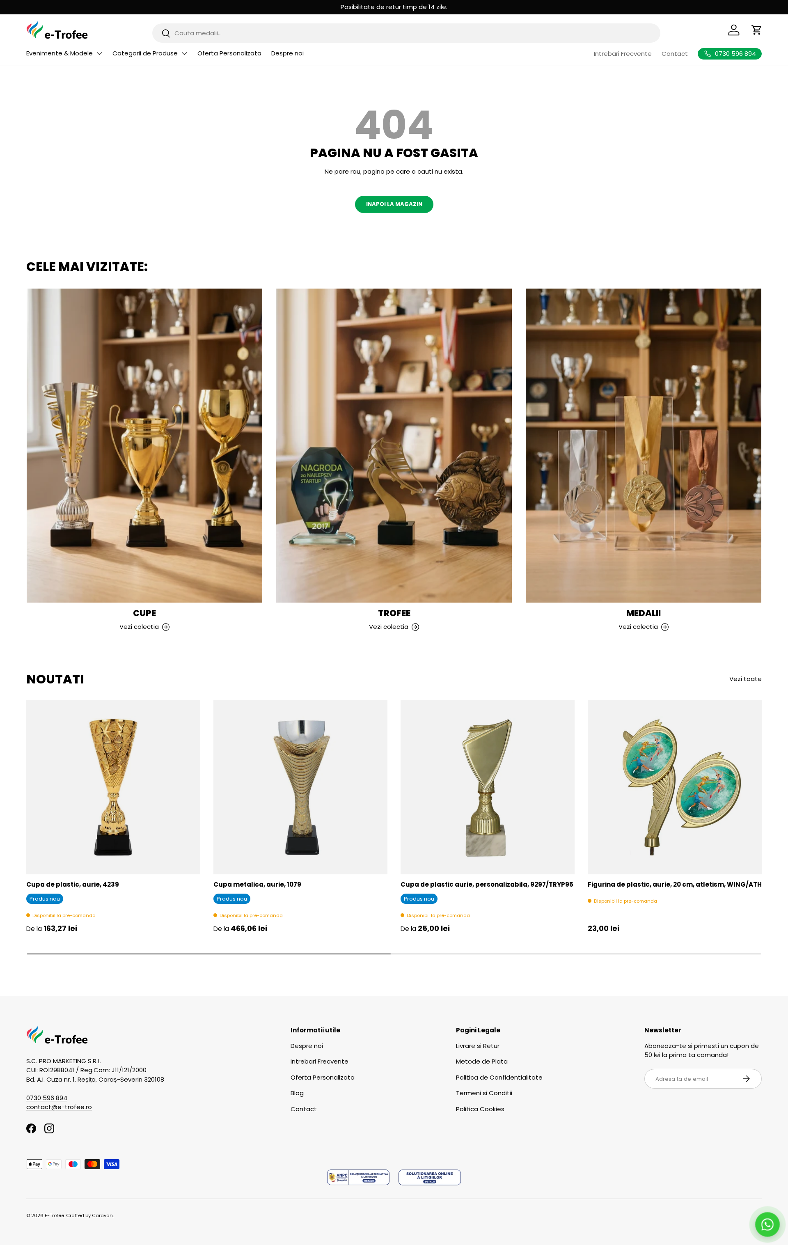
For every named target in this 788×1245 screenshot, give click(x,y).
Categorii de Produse (145, 53)
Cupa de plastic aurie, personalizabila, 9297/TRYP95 (487, 884)
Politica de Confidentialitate (499, 1077)
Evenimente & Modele (59, 53)
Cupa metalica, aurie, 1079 (257, 884)
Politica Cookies (480, 1109)
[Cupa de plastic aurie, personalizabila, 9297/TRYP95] (488, 787)
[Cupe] (144, 446)
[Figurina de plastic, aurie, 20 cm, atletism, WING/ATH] (675, 787)
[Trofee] (394, 446)
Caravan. (103, 1215)
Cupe (144, 613)
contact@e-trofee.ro (59, 1107)
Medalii (643, 613)
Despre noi (287, 53)
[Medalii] (643, 446)
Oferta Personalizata (229, 53)
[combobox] (406, 33)
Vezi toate (745, 678)
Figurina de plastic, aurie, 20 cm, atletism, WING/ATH (675, 884)
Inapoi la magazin (394, 204)
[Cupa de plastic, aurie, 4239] (113, 787)
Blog (297, 1093)
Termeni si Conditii (484, 1093)
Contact (675, 53)
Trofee (394, 613)
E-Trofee (54, 1215)
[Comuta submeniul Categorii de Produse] (184, 53)
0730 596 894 (46, 1098)
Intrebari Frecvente (623, 53)
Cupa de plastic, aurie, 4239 (72, 884)
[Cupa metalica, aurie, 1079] (300, 787)
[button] (757, 30)
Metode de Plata (482, 1061)
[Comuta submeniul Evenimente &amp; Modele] (99, 53)
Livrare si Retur (477, 1045)
